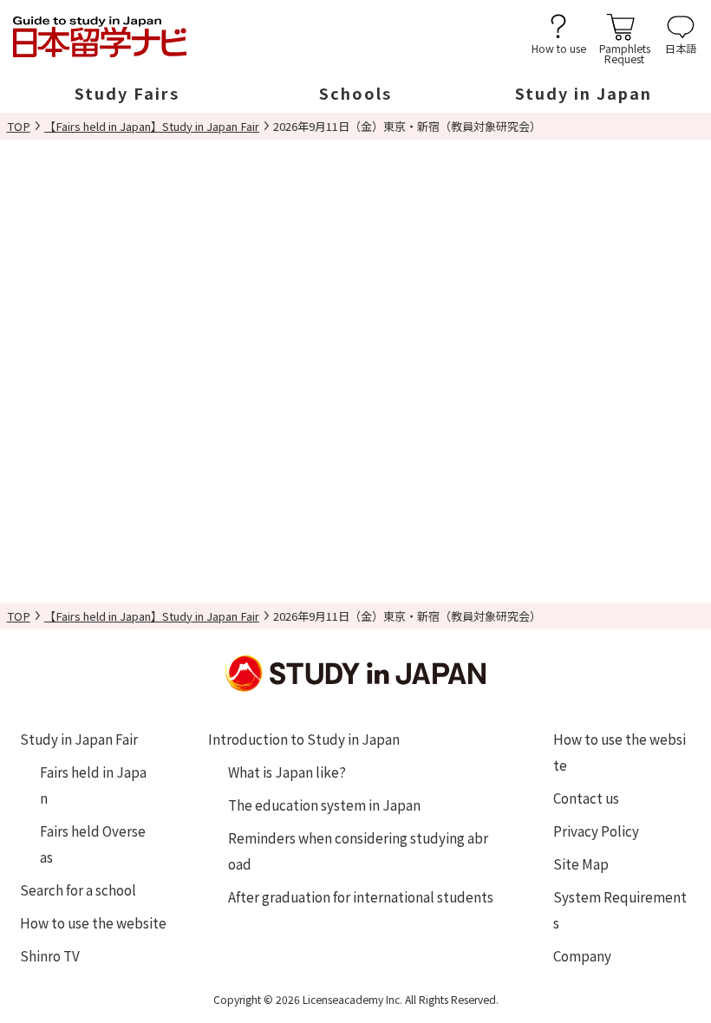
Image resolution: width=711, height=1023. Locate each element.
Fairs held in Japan (93, 784)
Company (582, 955)
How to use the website (93, 922)
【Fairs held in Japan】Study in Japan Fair (151, 126)
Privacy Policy (596, 830)
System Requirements (620, 909)
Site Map (581, 863)
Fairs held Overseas (93, 843)
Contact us (586, 797)
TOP (18, 126)
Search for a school (78, 889)
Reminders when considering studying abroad (358, 850)
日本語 (680, 47)
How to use (559, 47)
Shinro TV (50, 955)
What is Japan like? (287, 771)
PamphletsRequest (624, 52)
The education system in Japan (324, 804)
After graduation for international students (360, 896)
